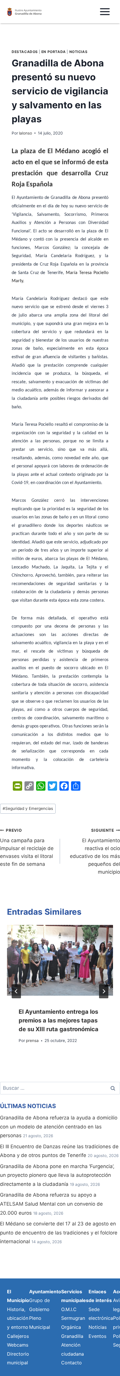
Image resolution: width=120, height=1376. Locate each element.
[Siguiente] (103, 991)
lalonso (25, 133)
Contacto (71, 1363)
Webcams (17, 1345)
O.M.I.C (69, 1309)
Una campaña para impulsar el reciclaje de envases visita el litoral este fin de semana (27, 847)
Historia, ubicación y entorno (17, 1318)
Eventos (97, 1336)
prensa (32, 1040)
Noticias (78, 52)
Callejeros (18, 1336)
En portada (53, 52)
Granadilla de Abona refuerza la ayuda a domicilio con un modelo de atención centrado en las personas (58, 1126)
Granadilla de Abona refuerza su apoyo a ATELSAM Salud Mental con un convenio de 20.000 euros (51, 1204)
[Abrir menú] (104, 11)
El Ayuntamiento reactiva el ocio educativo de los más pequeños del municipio (95, 851)
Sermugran (73, 1318)
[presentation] (60, 960)
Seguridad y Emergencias (28, 808)
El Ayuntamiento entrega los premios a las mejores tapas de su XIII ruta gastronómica (58, 1020)
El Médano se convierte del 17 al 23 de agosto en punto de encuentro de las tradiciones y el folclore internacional (58, 1232)
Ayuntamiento (45, 1291)
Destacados (25, 52)
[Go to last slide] (16, 991)
